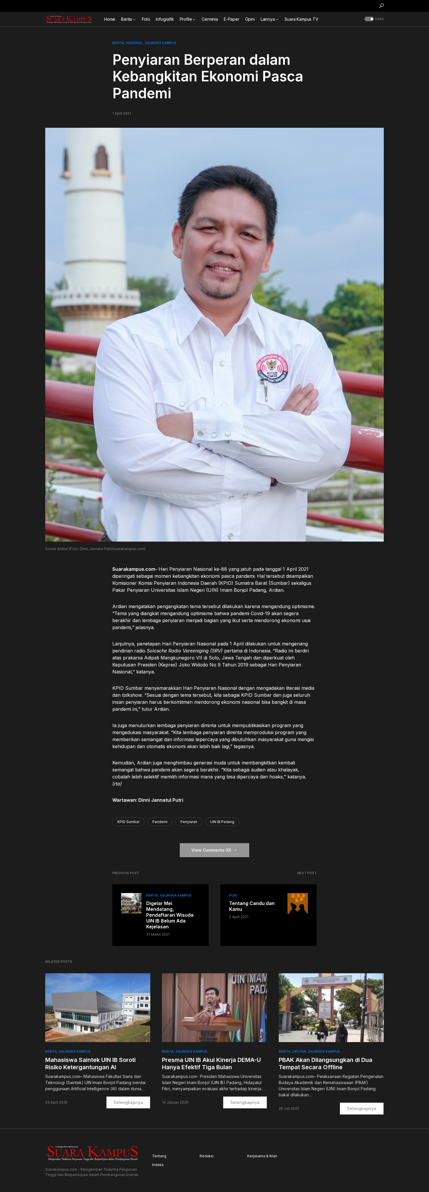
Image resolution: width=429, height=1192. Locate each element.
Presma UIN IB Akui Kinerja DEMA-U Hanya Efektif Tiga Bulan (211, 1063)
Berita (118, 43)
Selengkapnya (128, 1102)
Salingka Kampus (160, 43)
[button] (381, 5)
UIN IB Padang (222, 822)
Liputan (299, 1051)
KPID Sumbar (128, 822)
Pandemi (160, 822)
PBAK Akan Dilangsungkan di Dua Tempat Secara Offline (325, 1063)
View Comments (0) (211, 850)
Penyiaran (188, 822)
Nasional (134, 43)
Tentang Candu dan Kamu (252, 906)
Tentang (159, 1156)
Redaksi (207, 1156)
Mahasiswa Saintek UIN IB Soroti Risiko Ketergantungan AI (90, 1063)
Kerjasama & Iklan (262, 1156)
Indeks (158, 1165)
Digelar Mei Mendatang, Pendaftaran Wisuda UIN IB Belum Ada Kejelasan (169, 915)
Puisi (233, 895)
